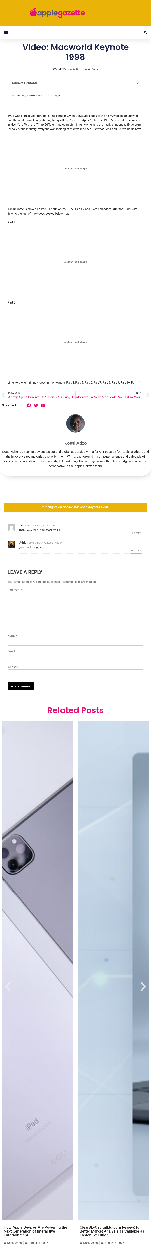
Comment (15, 590)
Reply (137, 533)
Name (12, 635)
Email (12, 651)
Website (13, 667)
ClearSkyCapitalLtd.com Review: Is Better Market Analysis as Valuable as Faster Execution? (112, 1231)
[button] (6, 33)
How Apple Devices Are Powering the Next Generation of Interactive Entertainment (35, 1231)
